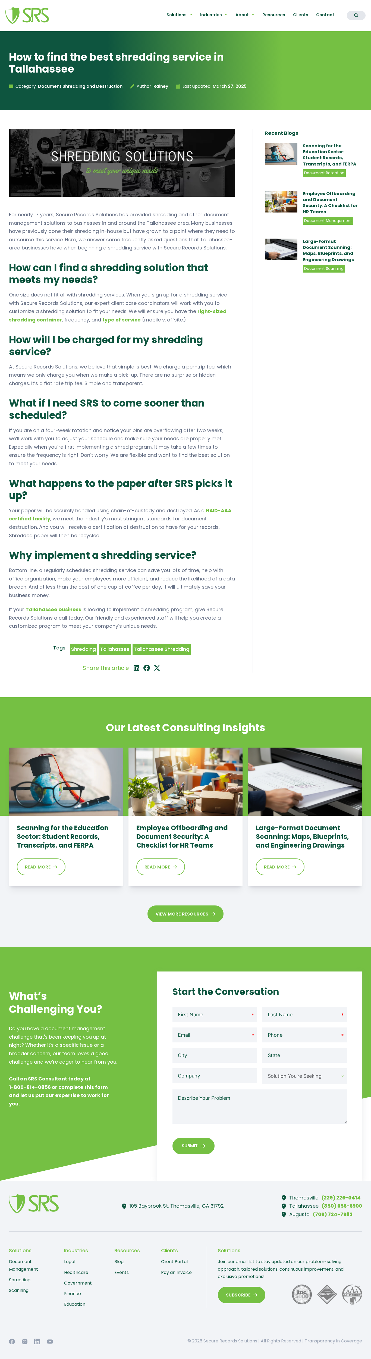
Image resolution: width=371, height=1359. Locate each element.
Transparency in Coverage (333, 1341)
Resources (273, 15)
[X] (157, 668)
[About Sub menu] (252, 14)
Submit (190, 1146)
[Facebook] (147, 668)
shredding (83, 649)
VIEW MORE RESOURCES (182, 914)
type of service (121, 319)
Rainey (160, 86)
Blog (119, 1261)
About (242, 15)
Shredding (19, 1280)
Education (74, 1304)
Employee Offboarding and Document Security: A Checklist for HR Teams (330, 202)
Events (121, 1272)
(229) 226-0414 (341, 1197)
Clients (300, 15)
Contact (325, 15)
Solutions (176, 15)
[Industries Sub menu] (226, 14)
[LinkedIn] (136, 668)
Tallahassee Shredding (161, 649)
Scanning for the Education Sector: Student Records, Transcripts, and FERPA (329, 155)
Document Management (23, 1265)
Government (78, 1283)
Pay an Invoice (176, 1272)
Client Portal (174, 1261)
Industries (211, 15)
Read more (38, 867)
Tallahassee (115, 649)
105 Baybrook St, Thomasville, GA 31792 (177, 1205)
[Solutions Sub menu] (190, 14)
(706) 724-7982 (333, 1214)
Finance (72, 1294)
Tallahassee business (53, 609)
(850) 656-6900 (342, 1205)
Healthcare (76, 1272)
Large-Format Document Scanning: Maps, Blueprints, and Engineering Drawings (328, 250)
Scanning (19, 1290)
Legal (69, 1261)
